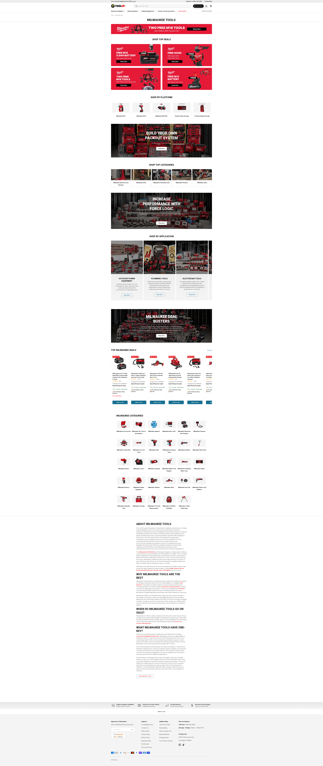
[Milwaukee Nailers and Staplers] (169, 461)
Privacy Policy (145, 734)
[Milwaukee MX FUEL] (161, 108)
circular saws (157, 570)
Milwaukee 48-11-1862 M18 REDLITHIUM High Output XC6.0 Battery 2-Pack (119, 376)
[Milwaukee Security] (184, 480)
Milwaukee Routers (123, 487)
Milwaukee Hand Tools (199, 450)
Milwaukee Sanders (154, 487)
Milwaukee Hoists (123, 468)
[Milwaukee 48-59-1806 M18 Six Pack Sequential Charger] (176, 363)
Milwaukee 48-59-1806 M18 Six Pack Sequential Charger (175, 375)
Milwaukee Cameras (199, 431)
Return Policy (145, 737)
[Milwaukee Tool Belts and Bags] (169, 499)
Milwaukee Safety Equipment (138, 488)
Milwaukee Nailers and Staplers (169, 470)
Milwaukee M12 (120, 116)
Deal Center (182, 11)
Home (112, 15)
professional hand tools (144, 570)
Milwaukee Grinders (182, 182)
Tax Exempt (145, 744)
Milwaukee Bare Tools (169, 431)
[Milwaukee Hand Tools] (199, 443)
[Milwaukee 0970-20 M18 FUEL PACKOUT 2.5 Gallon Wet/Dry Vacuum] (195, 363)
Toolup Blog (208, 1)
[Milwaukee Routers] (123, 480)
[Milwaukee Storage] (138, 499)
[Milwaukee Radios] (199, 461)
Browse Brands (164, 734)
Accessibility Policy (147, 724)
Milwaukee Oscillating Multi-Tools (184, 470)
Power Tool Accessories (166, 11)
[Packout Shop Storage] (182, 108)
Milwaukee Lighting (154, 468)
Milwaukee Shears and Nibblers (199, 488)
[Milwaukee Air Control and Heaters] (138, 424)
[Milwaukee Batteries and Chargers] (121, 174)
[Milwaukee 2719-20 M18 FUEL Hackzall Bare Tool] (157, 363)
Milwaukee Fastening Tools (161, 182)
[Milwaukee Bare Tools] (169, 424)
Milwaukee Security (184, 487)
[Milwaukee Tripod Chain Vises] (184, 499)
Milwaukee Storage (139, 506)
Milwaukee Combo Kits (124, 450)
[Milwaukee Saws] (202, 174)
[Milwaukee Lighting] (154, 461)
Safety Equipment (147, 11)
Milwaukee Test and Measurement (154, 507)
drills (171, 568)
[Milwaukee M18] (141, 108)
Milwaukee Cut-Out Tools (139, 451)
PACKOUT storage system (171, 587)
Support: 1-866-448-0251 (194, 1)
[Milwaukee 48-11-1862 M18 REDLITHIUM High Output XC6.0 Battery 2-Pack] (120, 363)
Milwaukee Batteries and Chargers (120, 184)
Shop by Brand (132, 11)
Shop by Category (117, 11)
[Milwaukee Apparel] (154, 424)
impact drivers (179, 568)
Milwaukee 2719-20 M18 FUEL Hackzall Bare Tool (156, 375)
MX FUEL (181, 588)
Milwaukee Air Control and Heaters (139, 432)
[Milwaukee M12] (121, 108)
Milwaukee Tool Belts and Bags (169, 507)
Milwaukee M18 (141, 116)
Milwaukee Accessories (124, 431)
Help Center (145, 731)
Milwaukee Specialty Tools (124, 507)
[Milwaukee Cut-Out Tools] (138, 443)
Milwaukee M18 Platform (147, 552)
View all (209, 350)
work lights (166, 570)
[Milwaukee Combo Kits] (123, 443)
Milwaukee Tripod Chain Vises (184, 507)
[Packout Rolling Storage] (202, 108)
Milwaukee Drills (141, 182)
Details (134, 1)
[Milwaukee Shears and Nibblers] (199, 480)
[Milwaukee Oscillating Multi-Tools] (184, 461)
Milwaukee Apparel (154, 431)
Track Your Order (164, 724)
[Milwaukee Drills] (141, 174)
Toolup (115, 759)
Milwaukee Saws (202, 182)
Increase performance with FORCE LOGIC (161, 204)
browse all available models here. (148, 636)
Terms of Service (146, 747)
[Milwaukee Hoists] (123, 461)
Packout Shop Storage (182, 116)
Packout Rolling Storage (202, 116)
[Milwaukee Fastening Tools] (161, 174)
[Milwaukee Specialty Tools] (123, 499)
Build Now (161, 148)
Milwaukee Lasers (138, 468)
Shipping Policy (146, 741)
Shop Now (161, 223)
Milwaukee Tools (119, 15)
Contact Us (144, 728)
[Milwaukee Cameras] (199, 424)
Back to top (161, 711)
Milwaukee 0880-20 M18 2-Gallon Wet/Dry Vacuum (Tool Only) (138, 375)
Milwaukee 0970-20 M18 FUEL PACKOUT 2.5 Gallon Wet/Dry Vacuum (194, 376)
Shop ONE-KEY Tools (145, 676)
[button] (211, 6)
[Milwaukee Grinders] (182, 174)
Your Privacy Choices (165, 741)
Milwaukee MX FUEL (161, 116)
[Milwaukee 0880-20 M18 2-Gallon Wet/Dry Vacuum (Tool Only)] (139, 363)
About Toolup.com (165, 731)
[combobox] (162, 6)
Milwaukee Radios (199, 468)
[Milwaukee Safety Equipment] (138, 480)
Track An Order (207, 11)
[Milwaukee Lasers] (138, 461)
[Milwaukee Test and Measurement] (154, 499)
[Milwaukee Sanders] (154, 480)
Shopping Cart (164, 737)
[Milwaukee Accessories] (123, 424)
